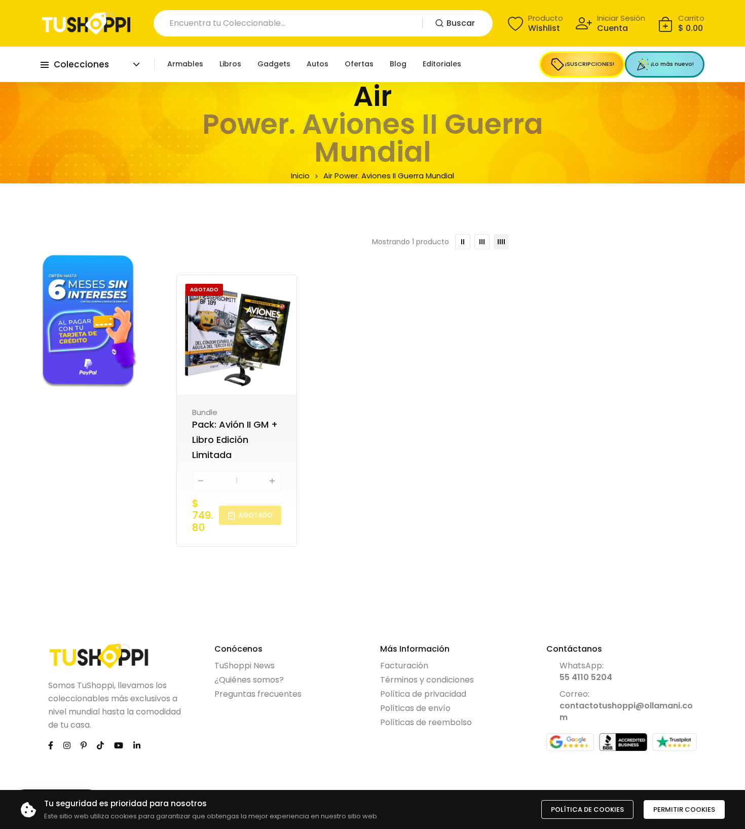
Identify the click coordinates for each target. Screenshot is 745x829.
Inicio (300, 175)
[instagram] (66, 745)
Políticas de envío (415, 708)
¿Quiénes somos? (249, 680)
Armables (185, 64)
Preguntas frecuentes (258, 694)
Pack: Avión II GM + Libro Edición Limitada (235, 439)
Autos (317, 64)
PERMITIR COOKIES (684, 809)
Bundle (204, 412)
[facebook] (50, 745)
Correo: (626, 705)
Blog (398, 64)
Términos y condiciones (427, 680)
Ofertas (359, 64)
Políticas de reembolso (426, 722)
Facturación (404, 665)
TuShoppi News (244, 665)
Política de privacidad (423, 694)
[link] (89, 320)
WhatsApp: (586, 671)
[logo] (86, 23)
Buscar (460, 23)
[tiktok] (100, 745)
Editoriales (442, 64)
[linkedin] (136, 745)
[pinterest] (84, 745)
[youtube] (118, 745)
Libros (230, 64)
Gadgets (273, 64)
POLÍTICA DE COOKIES (587, 809)
